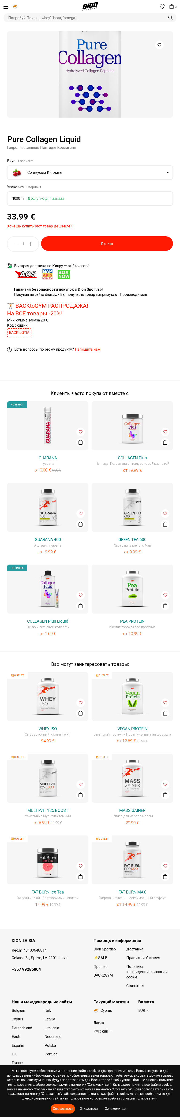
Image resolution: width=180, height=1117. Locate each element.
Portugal (51, 1054)
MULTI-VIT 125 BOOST (47, 810)
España (18, 1045)
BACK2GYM (103, 975)
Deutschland (22, 1028)
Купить (107, 243)
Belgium (18, 1010)
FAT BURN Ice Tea (48, 892)
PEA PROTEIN (132, 621)
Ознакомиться (116, 1108)
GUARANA (48, 458)
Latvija (50, 1019)
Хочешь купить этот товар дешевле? (39, 226)
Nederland (53, 1036)
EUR (141, 1010)
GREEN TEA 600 (132, 539)
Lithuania (52, 1028)
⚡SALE (100, 958)
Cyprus (17, 1019)
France (17, 1063)
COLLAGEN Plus (132, 458)
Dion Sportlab (105, 949)
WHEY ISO (47, 728)
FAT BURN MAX (132, 892)
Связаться (135, 986)
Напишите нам (87, 349)
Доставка (134, 949)
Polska (50, 1045)
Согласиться (63, 1108)
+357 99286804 (26, 969)
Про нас (100, 966)
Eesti (16, 1036)
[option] (90, 74)
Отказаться (89, 1108)
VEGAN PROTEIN (132, 728)
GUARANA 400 (48, 539)
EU (14, 1054)
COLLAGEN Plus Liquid (47, 621)
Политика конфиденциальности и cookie (147, 971)
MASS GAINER (132, 810)
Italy (48, 1010)
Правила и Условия (143, 958)
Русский (101, 1031)
